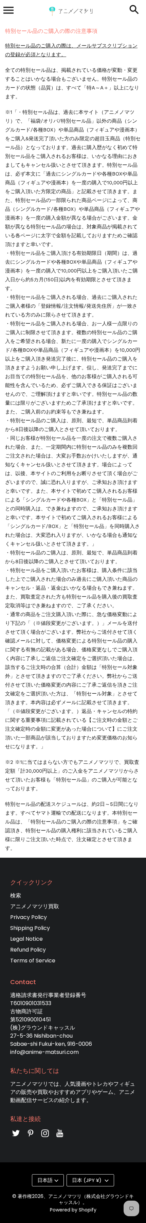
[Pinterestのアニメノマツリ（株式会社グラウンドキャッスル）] (30, 1138)
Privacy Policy (28, 917)
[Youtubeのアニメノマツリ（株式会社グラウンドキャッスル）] (60, 1138)
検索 (15, 895)
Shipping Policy (30, 928)
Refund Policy (28, 950)
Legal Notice (26, 939)
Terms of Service (32, 960)
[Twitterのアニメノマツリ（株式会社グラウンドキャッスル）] (16, 1138)
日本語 (45, 1180)
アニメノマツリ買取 (34, 906)
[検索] (134, 10)
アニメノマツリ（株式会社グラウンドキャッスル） (91, 1199)
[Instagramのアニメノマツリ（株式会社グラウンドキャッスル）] (45, 1138)
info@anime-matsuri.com (44, 1052)
